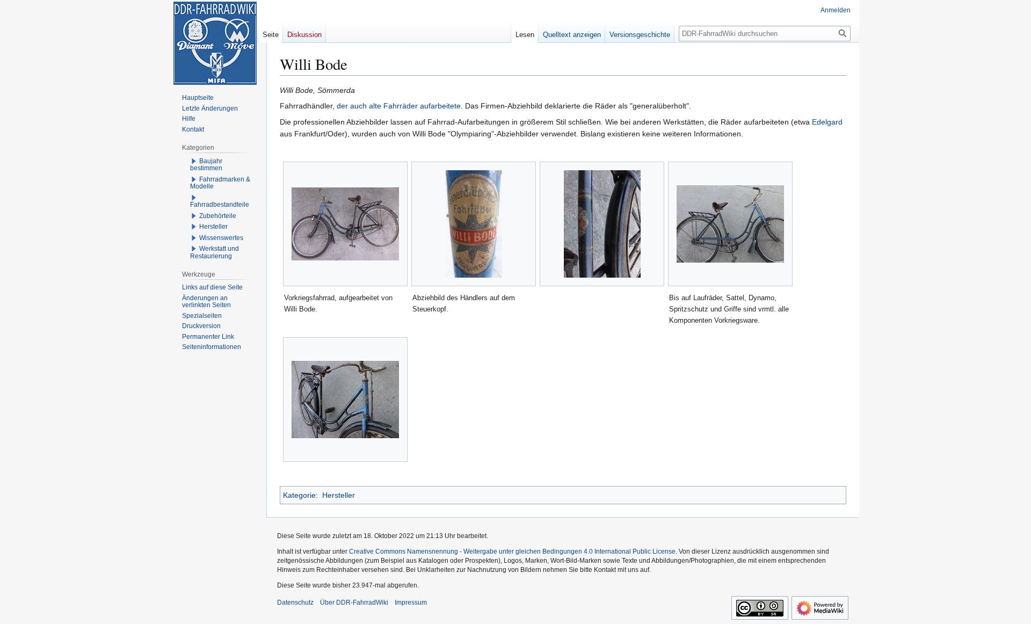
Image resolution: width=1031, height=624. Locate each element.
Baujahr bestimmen (206, 164)
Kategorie (299, 495)
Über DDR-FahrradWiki (354, 602)
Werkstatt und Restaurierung (214, 252)
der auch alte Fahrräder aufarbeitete (399, 105)
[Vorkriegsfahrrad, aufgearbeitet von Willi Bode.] (345, 223)
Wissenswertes (221, 238)
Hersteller (338, 495)
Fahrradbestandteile (219, 204)
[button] (194, 161)
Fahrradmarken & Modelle (220, 183)
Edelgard (827, 122)
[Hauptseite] (215, 43)
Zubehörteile (217, 216)
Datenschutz (295, 602)
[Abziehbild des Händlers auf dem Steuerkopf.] (474, 224)
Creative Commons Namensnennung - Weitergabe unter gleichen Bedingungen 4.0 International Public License (512, 551)
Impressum (411, 602)
